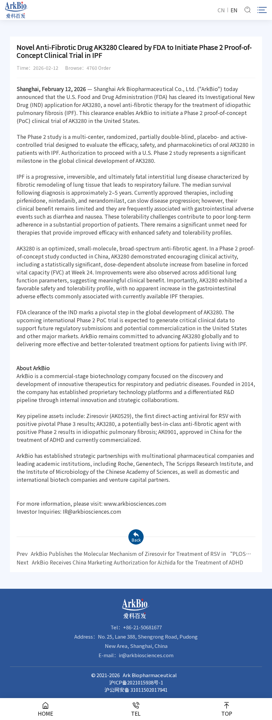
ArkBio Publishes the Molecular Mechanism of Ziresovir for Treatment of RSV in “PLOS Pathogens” (131, 553)
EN (234, 10)
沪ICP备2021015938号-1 (136, 682)
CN (221, 10)
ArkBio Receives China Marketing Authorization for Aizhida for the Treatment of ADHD (130, 562)
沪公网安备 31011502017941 (136, 689)
